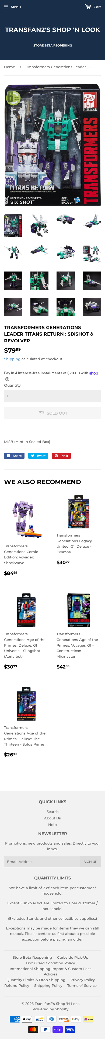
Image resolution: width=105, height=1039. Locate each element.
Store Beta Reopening (32, 957)
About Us (52, 818)
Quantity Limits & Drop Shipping (35, 980)
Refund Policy (16, 985)
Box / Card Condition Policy (50, 963)
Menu (16, 7)
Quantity (12, 385)
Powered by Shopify (50, 1009)
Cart (97, 7)
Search (53, 811)
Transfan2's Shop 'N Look (52, 30)
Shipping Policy (48, 985)
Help (52, 824)
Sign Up (90, 862)
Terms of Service (82, 985)
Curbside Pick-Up (72, 957)
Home (9, 67)
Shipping (12, 359)
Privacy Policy (83, 980)
